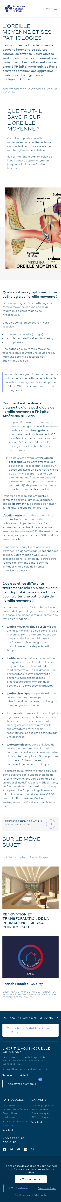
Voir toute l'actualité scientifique (25, 857)
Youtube (19, 1149)
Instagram (32, 1149)
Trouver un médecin (15, 1075)
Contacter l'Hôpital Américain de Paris (28, 1030)
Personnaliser (47, 1188)
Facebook (4, 1149)
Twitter (12, 1149)
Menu (49, 8)
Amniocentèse (39, 1109)
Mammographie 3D (42, 1105)
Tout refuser (19, 1188)
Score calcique (39, 1113)
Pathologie (14, 19)
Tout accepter (32, 1179)
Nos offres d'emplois (21, 1083)
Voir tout (7, 1129)
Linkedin (26, 1149)
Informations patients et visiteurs (22, 1068)
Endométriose (10, 1105)
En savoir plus (51, 824)
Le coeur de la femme (15, 1109)
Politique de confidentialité (31, 1194)
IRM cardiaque (39, 1117)
